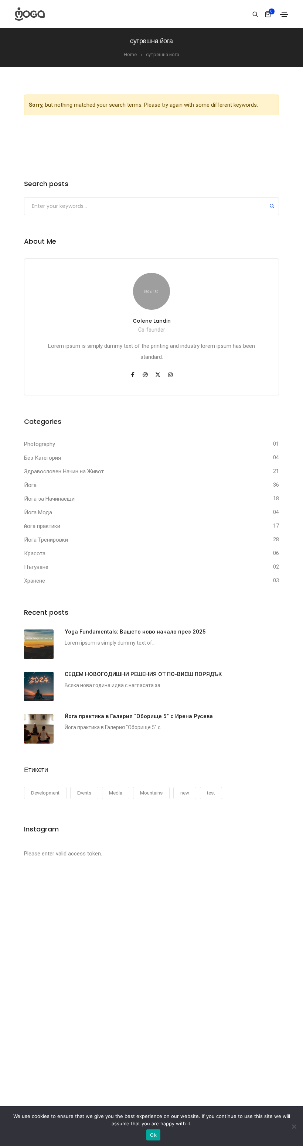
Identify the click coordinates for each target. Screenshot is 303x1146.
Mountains (151, 793)
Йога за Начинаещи (49, 498)
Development (45, 793)
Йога (30, 485)
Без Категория (42, 457)
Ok (153, 1135)
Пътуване (36, 567)
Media (115, 793)
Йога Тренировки (46, 539)
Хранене (34, 580)
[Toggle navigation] (284, 14)
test (211, 793)
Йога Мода (38, 512)
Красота (34, 553)
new (184, 793)
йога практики (42, 526)
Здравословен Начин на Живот (64, 471)
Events (84, 793)
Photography (39, 444)
